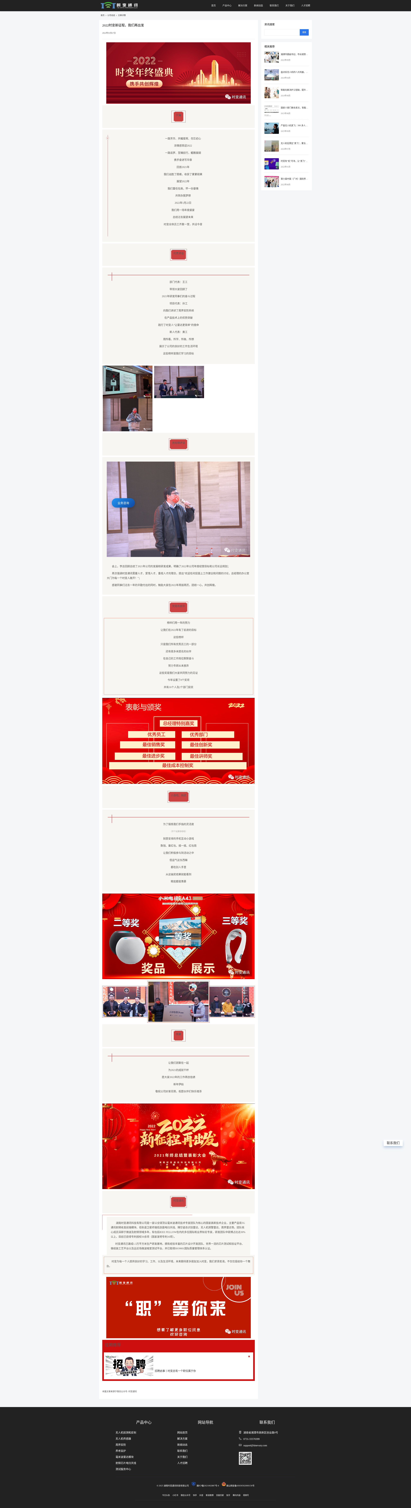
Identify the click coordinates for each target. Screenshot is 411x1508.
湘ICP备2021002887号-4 (209, 1485)
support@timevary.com (255, 1445)
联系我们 (274, 5)
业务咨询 (123, 502)
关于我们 (289, 5)
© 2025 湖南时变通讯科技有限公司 (174, 1485)
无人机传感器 (123, 1438)
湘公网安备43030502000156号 (240, 1485)
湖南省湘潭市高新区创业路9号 (260, 1432)
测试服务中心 (123, 1469)
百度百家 (220, 1495)
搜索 (304, 32)
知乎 (228, 1495)
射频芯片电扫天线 (126, 1463)
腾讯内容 (236, 1495)
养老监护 (121, 1451)
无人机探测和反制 (126, 1432)
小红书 (175, 1495)
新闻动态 (258, 5)
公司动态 (111, 15)
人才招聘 (305, 5)
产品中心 (227, 5)
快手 (195, 1495)
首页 (213, 5)
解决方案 (242, 5)
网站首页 (182, 1432)
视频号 (246, 1495)
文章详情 (122, 15)
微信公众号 (185, 1495)
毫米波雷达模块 (125, 1457)
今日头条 (166, 1495)
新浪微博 (210, 1495)
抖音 (201, 1495)
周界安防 (121, 1444)
